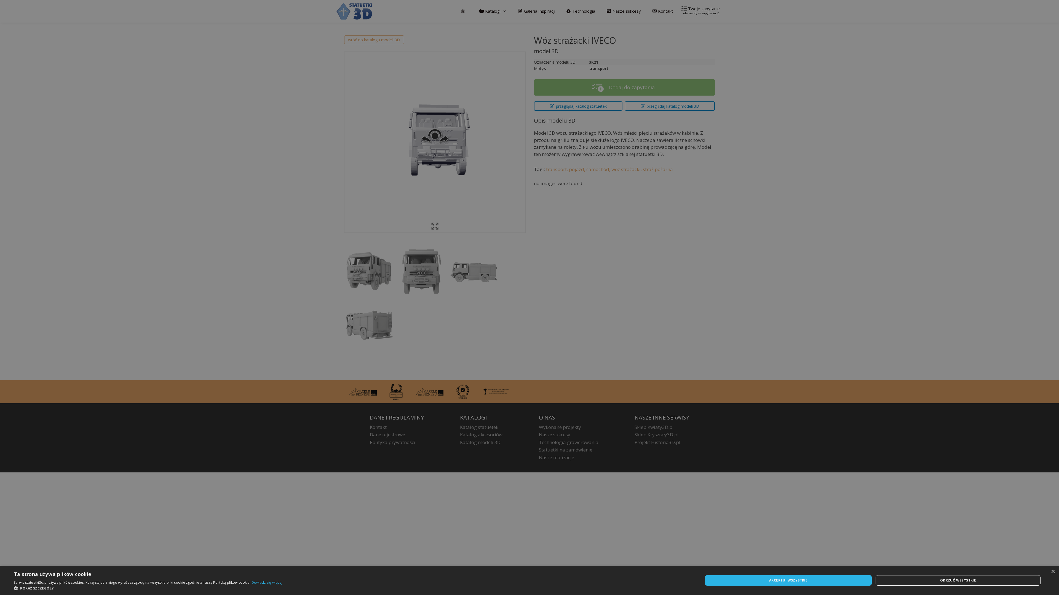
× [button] (1053, 572)
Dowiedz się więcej (267, 582)
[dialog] (529, 580)
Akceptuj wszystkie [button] (788, 580)
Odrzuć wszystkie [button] (958, 580)
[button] (148, 588)
